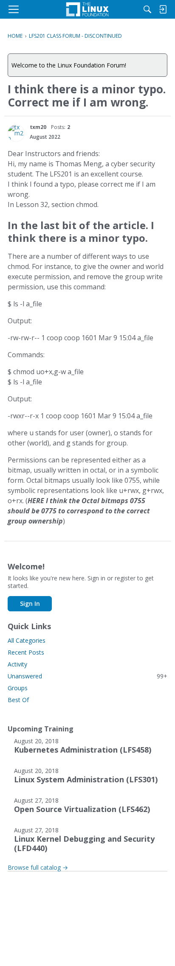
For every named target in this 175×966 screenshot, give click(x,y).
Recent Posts (26, 652)
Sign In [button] (30, 603)
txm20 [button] (38, 127)
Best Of (18, 700)
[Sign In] (162, 9)
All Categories (26, 640)
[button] (16, 133)
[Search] (147, 9)
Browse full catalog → (38, 867)
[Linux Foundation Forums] (87, 9)
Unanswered (87, 676)
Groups (18, 688)
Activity (17, 664)
